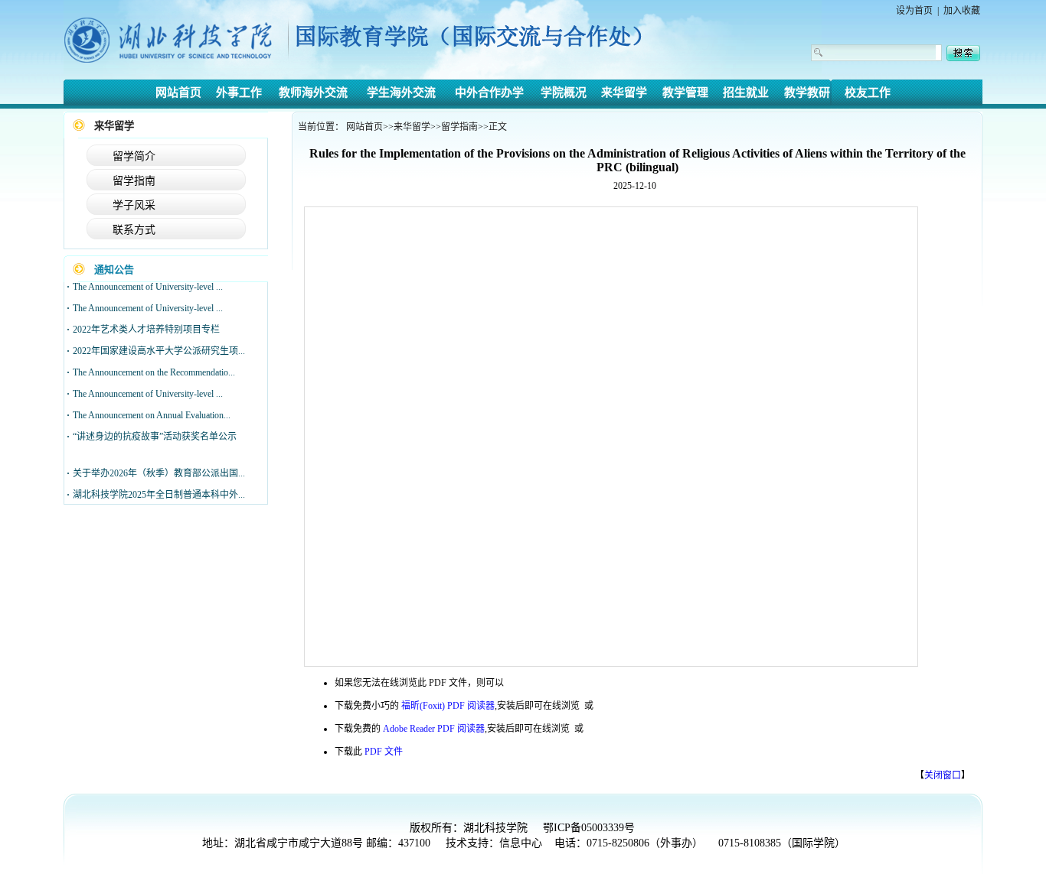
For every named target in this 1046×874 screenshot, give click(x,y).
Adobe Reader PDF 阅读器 (434, 728)
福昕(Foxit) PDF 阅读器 (448, 705)
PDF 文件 (383, 751)
